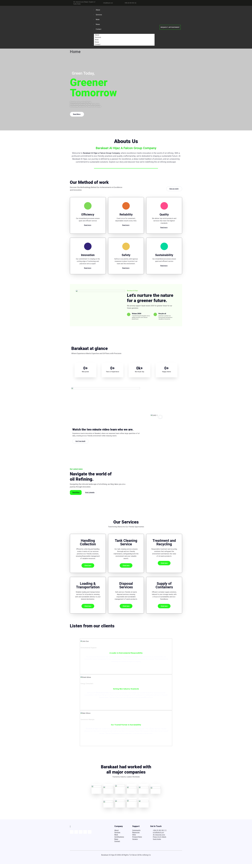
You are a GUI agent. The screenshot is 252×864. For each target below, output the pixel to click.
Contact (98, 29)
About (98, 10)
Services (99, 15)
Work (97, 19)
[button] (105, 406)
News (98, 24)
